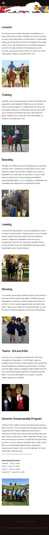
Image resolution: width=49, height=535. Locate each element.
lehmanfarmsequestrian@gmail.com (17, 454)
